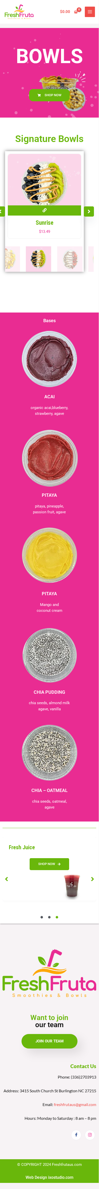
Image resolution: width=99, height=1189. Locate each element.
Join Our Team (49, 1041)
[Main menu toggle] (90, 12)
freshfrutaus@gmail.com (75, 1104)
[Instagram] (90, 1135)
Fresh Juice (22, 847)
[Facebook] (76, 1135)
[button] (89, 211)
